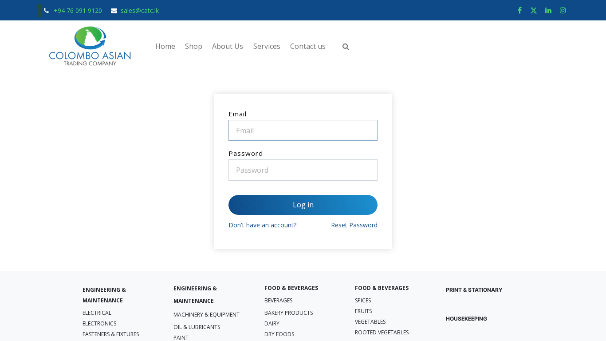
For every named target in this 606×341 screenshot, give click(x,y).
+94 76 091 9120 (79, 10)
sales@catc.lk (140, 10)
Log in (303, 205)
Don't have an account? (262, 225)
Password (245, 153)
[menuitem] (165, 46)
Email (237, 113)
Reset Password (354, 225)
